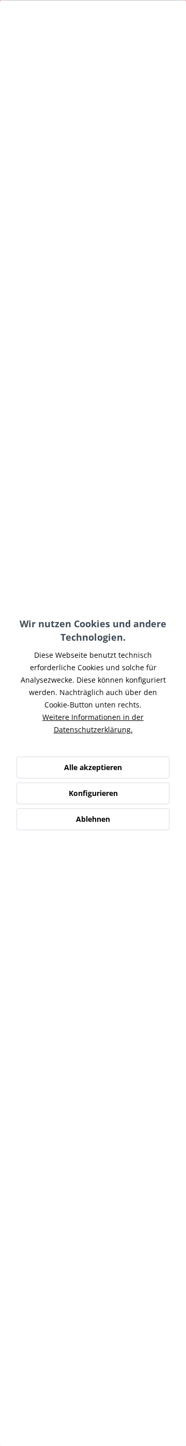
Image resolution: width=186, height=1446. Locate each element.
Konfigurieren (93, 793)
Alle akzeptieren (93, 767)
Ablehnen (93, 819)
